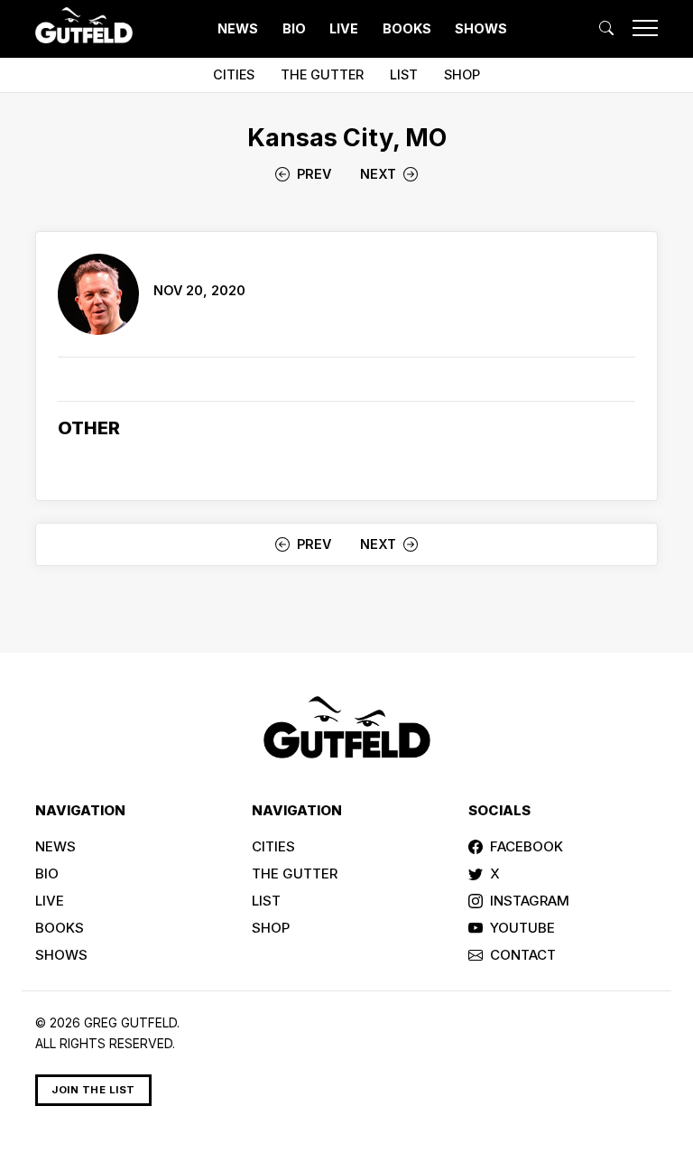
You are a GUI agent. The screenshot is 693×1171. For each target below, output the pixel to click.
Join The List (93, 1089)
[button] (606, 28)
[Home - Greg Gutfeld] (84, 25)
